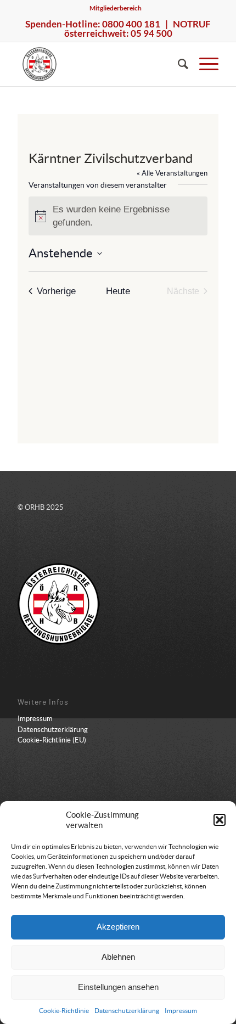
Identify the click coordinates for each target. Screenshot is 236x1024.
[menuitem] (115, 8)
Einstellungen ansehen (118, 987)
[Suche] (177, 64)
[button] (219, 819)
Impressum (181, 1010)
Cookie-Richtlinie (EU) (52, 740)
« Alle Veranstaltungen (172, 173)
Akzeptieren (118, 926)
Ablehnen (118, 956)
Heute (118, 291)
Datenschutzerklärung (126, 1010)
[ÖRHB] (98, 64)
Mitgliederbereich (115, 8)
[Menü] (203, 64)
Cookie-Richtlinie (64, 1010)
